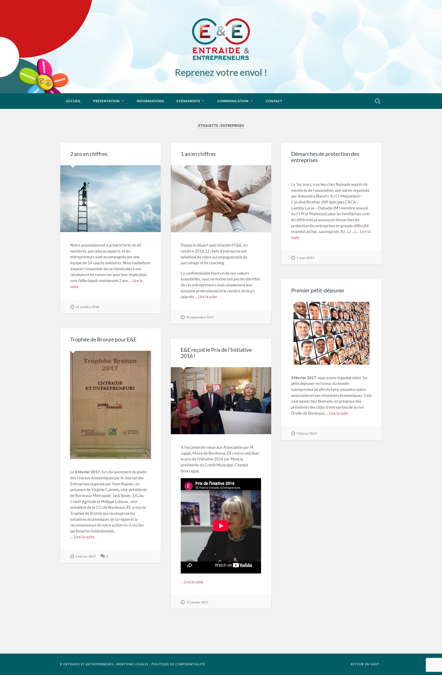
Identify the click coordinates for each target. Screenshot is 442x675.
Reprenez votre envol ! (221, 72)
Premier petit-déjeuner (318, 290)
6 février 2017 (86, 556)
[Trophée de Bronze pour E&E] (110, 405)
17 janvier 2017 (197, 602)
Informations (150, 101)
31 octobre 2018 (87, 307)
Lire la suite (207, 296)
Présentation (106, 101)
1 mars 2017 (305, 258)
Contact (274, 101)
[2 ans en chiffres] (110, 198)
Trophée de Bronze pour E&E (103, 339)
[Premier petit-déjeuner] (331, 333)
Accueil (73, 101)
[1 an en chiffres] (221, 198)
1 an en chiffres (198, 154)
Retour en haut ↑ (366, 664)
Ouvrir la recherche (377, 101)
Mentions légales (132, 664)
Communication (233, 101)
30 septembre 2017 (200, 317)
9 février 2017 (307, 433)
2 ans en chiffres (89, 154)
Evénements (188, 101)
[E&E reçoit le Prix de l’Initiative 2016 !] (221, 400)
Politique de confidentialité (178, 664)
